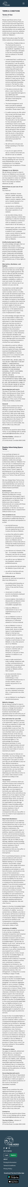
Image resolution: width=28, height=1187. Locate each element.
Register (13, 1155)
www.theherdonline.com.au (13, 27)
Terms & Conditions (9, 1165)
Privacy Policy (8, 1168)
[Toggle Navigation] (23, 3)
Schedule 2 (5, 939)
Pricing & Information (10, 1162)
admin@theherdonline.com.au (15, 433)
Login (6, 1155)
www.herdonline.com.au (9, 29)
